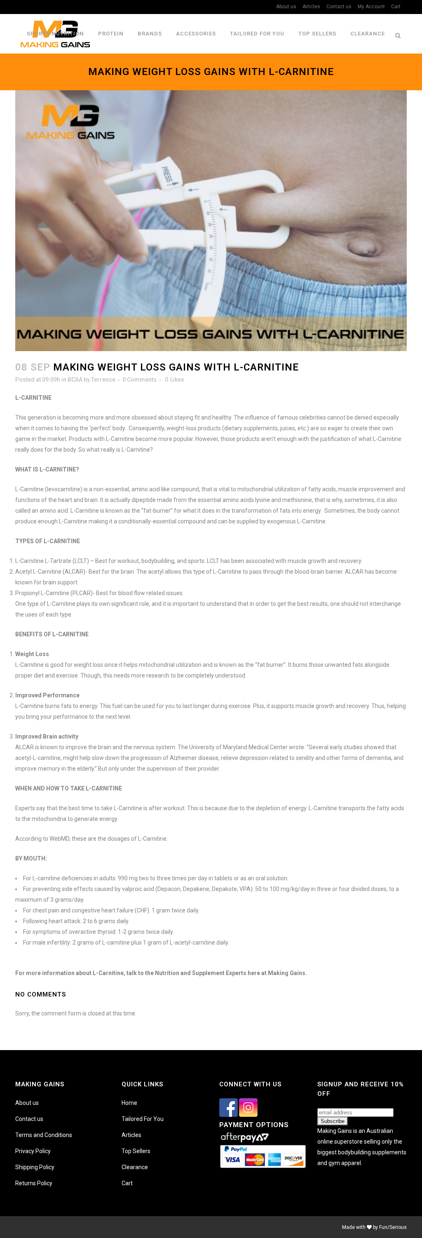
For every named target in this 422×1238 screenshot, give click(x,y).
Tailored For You (143, 1119)
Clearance (135, 1167)
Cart (396, 6)
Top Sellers (136, 1151)
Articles (311, 6)
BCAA (75, 379)
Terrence (103, 379)
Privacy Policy (33, 1151)
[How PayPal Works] (263, 1167)
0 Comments (139, 379)
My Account (371, 6)
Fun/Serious (393, 1227)
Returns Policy (33, 1183)
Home (129, 1103)
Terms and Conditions (43, 1135)
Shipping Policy (34, 1167)
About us (286, 6)
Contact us (339, 6)
